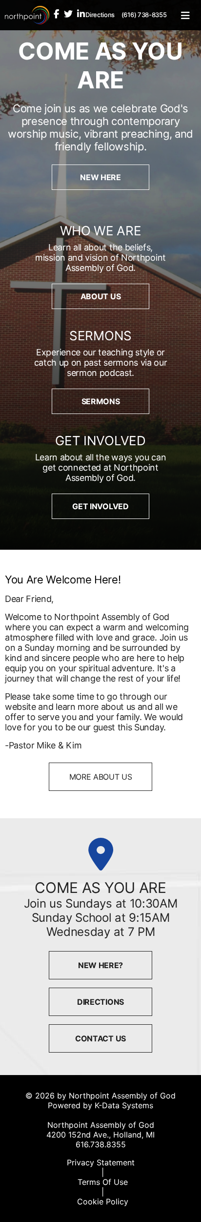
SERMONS (100, 401)
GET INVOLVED (100, 506)
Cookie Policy (102, 1201)
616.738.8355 (101, 1144)
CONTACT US (100, 1038)
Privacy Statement (101, 1162)
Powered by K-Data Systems (100, 1105)
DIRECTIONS (100, 1002)
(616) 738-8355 (144, 15)
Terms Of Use (103, 1182)
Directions (100, 15)
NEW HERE (100, 177)
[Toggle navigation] (185, 15)
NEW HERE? (100, 965)
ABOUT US (100, 296)
